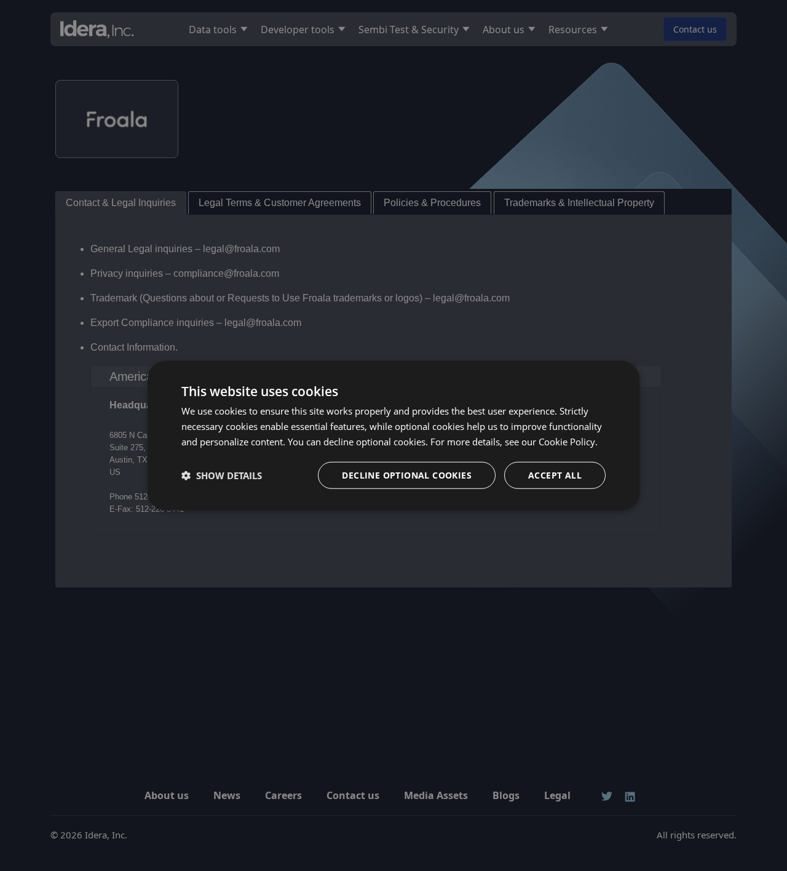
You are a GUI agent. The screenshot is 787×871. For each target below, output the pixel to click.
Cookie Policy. (568, 441)
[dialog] (393, 436)
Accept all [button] (555, 474)
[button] (221, 475)
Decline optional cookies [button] (407, 474)
